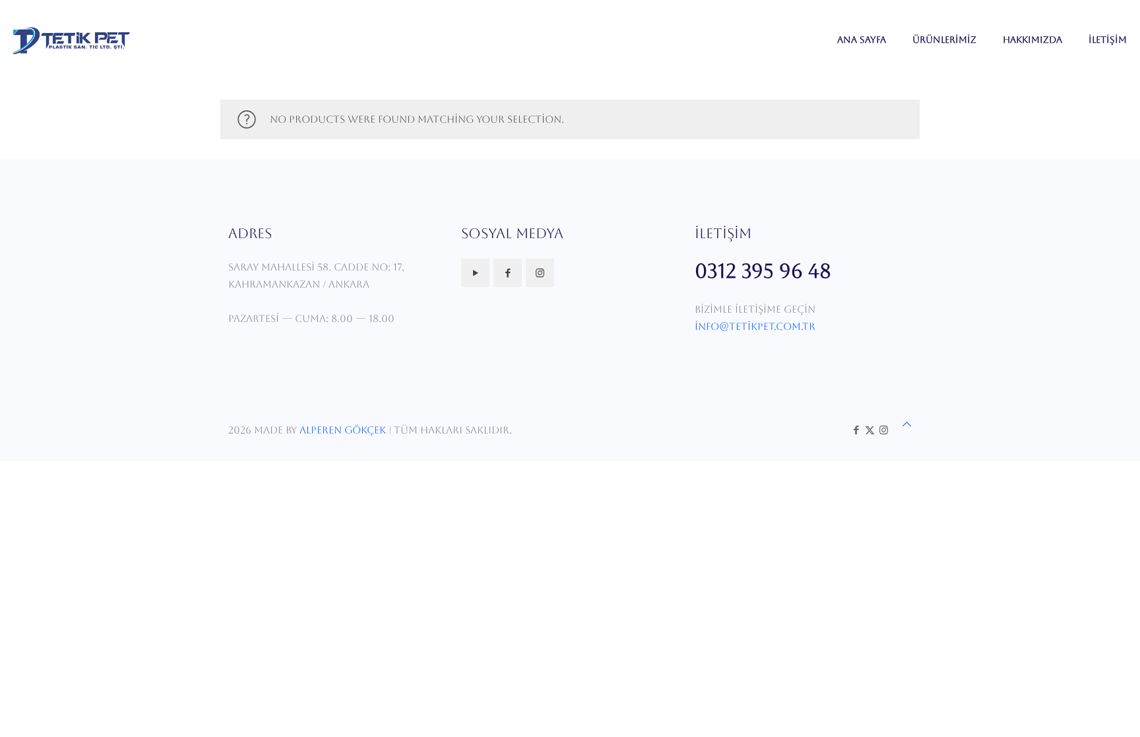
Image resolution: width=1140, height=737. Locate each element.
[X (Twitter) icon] (870, 429)
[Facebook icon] (856, 429)
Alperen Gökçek (343, 429)
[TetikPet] (71, 39)
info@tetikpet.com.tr (755, 326)
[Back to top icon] (907, 424)
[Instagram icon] (884, 429)
